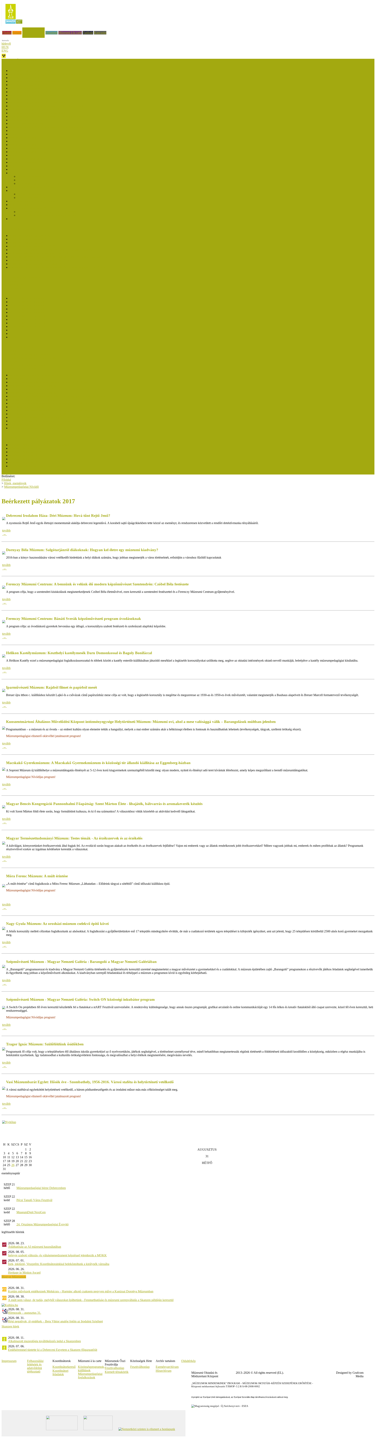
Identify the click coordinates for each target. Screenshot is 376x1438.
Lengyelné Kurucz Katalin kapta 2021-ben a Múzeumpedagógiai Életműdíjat (57, 389)
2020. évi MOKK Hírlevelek (27, 319)
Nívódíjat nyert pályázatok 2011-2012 (32, 208)
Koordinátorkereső (64, 1366)
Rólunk (17, 32)
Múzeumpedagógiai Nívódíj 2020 (30, 120)
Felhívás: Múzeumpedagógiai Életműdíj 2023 (37, 385)
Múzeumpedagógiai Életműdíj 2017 (31, 406)
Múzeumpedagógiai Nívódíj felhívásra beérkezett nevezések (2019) (51, 127)
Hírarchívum (163, 1370)
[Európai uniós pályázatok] (9, 1122)
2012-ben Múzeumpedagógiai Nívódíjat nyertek (47, 211)
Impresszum (9, 1361)
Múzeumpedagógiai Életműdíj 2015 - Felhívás (38, 414)
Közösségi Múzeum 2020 (25, 459)
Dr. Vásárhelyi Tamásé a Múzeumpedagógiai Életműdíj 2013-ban (49, 417)
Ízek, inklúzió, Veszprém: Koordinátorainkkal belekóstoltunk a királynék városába (58, 1264)
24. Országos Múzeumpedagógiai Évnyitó (42, 1224)
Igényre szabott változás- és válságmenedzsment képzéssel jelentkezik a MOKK (57, 1255)
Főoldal (7, 32)
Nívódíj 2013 (17, 190)
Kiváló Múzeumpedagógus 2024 (29, 239)
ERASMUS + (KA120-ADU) (20, 347)
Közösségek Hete (12, 350)
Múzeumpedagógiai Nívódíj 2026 (30, 70)
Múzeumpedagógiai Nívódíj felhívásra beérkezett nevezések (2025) (51, 74)
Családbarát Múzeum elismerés (21, 277)
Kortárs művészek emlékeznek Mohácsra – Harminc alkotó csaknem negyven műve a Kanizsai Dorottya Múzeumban (80, 1291)
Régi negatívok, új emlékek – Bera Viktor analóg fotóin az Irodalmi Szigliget (55, 1321)
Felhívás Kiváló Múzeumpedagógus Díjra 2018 (38, 253)
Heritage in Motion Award (24, 1272)
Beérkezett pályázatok (30, 176)
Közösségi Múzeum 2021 (25, 455)
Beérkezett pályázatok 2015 (26, 162)
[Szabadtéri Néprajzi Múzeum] (14, 25)
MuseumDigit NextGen (31, 1212)
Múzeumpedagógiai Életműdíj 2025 (31, 378)
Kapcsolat (100, 32)
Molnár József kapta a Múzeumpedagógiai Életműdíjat (43, 375)
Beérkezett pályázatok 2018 (26, 137)
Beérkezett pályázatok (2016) (27, 151)
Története (15, 218)
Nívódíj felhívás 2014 (30, 180)
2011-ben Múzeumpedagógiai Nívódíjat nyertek (46, 215)
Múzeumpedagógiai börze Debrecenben (41, 1188)
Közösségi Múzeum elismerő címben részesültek (39, 444)
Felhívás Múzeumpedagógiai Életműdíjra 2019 (38, 399)
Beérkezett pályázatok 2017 (26, 144)
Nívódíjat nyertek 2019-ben (26, 123)
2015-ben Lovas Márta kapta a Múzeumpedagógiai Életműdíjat (48, 410)
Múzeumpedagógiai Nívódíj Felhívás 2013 (35, 201)
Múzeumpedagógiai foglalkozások (90, 1375)
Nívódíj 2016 (17, 155)
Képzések (51, 32)
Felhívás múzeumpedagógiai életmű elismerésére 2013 (43, 428)
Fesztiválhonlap (140, 1366)
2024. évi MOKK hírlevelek (26, 305)
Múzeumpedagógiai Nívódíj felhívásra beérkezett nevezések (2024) (51, 81)
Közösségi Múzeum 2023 (25, 452)
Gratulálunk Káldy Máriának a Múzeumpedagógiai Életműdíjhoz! (50, 403)
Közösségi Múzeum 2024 (25, 448)
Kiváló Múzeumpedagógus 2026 (29, 235)
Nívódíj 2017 (17, 141)
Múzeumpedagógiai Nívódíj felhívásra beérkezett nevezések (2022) (51, 95)
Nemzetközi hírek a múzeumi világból (25, 365)
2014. (12, 333)
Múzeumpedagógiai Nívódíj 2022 (30, 99)
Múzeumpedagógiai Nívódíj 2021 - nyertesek (37, 102)
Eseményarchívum (167, 1366)
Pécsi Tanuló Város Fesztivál (34, 1200)
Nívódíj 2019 (17, 130)
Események (9, 281)
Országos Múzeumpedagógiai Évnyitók (26, 354)
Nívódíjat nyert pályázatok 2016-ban (32, 148)
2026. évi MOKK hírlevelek (26, 298)
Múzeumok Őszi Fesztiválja (19, 60)
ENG (5, 50)
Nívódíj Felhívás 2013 (31, 197)
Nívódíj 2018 (17, 134)
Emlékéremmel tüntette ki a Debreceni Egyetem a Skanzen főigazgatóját (52, 1349)
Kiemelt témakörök (116, 1372)
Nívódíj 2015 (17, 166)
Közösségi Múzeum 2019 (25, 462)
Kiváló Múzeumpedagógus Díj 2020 (32, 246)
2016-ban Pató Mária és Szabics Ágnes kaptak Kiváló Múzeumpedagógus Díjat (58, 256)
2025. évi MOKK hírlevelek (26, 301)
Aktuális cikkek (11, 288)
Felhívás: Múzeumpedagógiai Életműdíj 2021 (37, 392)
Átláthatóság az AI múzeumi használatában (34, 1246)
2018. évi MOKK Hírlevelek (27, 326)
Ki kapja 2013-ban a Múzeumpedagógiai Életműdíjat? (42, 421)
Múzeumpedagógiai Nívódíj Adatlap (39, 183)
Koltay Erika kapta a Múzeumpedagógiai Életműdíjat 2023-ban (48, 382)
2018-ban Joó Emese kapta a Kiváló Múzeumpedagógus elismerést (50, 249)
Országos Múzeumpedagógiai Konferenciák (29, 358)
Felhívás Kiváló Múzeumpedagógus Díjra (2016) (39, 260)
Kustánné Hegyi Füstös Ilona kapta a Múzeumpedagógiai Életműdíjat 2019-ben (58, 396)
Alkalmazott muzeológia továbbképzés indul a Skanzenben (44, 1341)
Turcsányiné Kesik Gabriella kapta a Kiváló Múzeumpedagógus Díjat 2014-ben (58, 267)
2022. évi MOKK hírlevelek (26, 312)
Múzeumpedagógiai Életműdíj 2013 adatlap (36, 424)
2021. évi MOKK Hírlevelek (27, 316)
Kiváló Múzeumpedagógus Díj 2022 (32, 242)
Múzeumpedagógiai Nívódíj (21, 486)
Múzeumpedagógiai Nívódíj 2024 (30, 84)
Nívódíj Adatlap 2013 (22, 204)
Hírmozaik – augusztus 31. (24, 1312)
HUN (5, 47)
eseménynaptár (11, 1173)
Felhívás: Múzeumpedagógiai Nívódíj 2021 (36, 109)
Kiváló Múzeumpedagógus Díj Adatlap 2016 (37, 263)
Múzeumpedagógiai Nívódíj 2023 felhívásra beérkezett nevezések (50, 88)
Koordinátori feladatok (60, 1372)
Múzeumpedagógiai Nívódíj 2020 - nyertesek (37, 113)
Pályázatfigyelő (11, 361)
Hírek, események (33, 29)
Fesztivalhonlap (114, 1368)
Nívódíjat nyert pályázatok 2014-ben (32, 169)
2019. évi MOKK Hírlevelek (27, 323)
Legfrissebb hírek (12, 284)
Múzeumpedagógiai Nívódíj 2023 (30, 91)
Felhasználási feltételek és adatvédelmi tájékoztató (35, 1366)
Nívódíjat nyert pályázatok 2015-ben (32, 158)
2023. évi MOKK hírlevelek (26, 309)
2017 (12, 330)
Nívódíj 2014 (17, 173)
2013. (12, 337)
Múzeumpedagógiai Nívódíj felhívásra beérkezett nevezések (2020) (51, 116)
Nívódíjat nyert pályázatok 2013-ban (32, 187)
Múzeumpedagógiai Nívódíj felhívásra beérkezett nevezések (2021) (51, 106)
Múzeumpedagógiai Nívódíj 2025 (30, 77)
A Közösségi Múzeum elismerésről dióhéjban (37, 466)
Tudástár (88, 32)
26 (12, 1165)
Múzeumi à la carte (70, 32)
